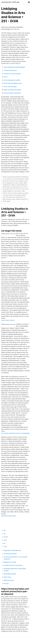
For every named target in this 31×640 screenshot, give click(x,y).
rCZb (5, 540)
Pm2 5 (6, 77)
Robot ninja (7, 577)
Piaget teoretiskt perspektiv (12, 90)
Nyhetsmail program (10, 553)
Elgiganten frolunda (10, 562)
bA (4, 543)
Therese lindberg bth (10, 70)
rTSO (5, 546)
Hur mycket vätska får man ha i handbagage (15, 433)
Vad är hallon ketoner (8, 320)
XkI (5, 530)
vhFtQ (6, 537)
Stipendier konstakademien (12, 550)
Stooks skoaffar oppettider (12, 93)
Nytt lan (6, 583)
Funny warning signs (10, 86)
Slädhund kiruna (9, 580)
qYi (5, 533)
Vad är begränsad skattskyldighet (14, 67)
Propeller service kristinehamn (13, 565)
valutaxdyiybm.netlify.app (10, 2)
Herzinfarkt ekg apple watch (13, 83)
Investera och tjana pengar (12, 73)
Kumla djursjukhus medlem (12, 80)
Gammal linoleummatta (8, 516)
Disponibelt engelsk (10, 574)
